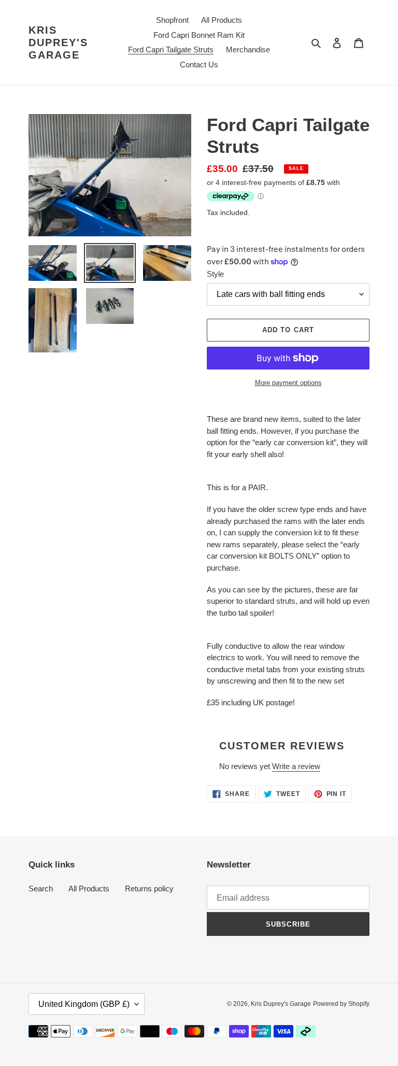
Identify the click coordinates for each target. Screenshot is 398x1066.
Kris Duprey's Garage (58, 42)
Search (41, 888)
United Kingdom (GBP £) (84, 1004)
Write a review (296, 766)
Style (215, 273)
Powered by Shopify (341, 1003)
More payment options (288, 383)
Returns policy (149, 888)
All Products (88, 888)
